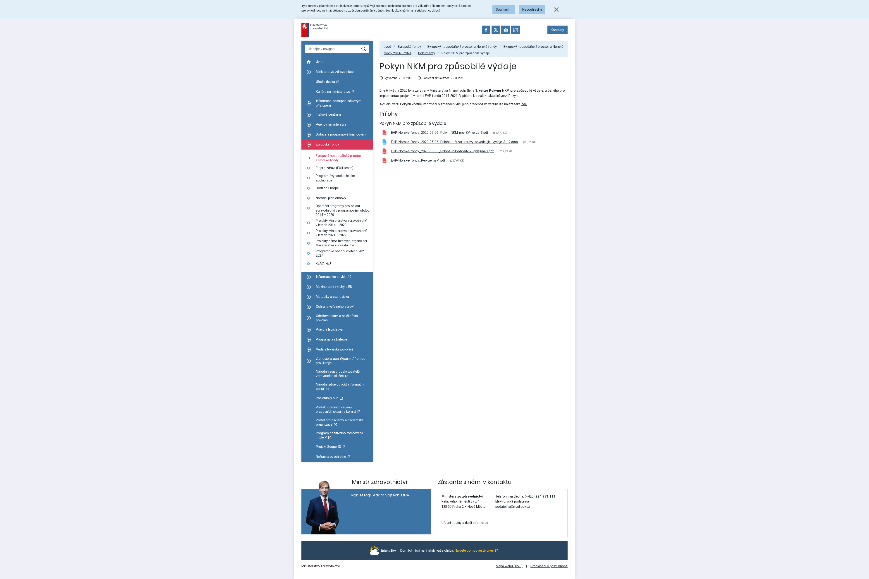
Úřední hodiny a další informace (465, 523)
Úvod (387, 46)
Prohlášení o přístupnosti (549, 566)
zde (524, 104)
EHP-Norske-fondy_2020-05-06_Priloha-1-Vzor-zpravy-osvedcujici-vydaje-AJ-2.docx (454, 142)
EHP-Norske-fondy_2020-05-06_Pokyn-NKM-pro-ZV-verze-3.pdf (439, 133)
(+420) (540, 496)
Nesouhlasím (532, 9)
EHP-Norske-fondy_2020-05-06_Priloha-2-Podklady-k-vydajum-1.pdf (442, 151)
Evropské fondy (409, 46)
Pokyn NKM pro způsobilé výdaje (466, 53)
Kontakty (557, 30)
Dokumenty (426, 53)
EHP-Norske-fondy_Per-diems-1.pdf (418, 160)
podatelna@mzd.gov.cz (512, 507)
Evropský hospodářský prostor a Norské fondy (462, 46)
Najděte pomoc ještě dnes (474, 550)
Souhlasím (503, 9)
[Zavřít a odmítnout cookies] (556, 9)
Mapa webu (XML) (509, 566)
